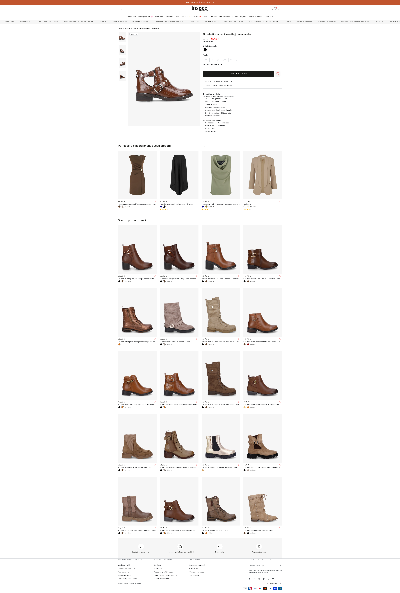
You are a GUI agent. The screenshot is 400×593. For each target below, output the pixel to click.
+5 (253, 206)
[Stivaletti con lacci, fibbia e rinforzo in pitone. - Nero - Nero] (161, 470)
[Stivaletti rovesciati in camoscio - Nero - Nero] (161, 344)
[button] (120, 8)
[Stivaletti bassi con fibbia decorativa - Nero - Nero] (119, 407)
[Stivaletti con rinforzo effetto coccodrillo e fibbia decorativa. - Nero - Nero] (244, 281)
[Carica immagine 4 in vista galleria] (122, 76)
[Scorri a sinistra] (131, 81)
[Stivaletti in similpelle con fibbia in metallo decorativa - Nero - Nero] (161, 533)
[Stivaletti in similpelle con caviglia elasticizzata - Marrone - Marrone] (122, 281)
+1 (128, 281)
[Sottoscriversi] (281, 565)
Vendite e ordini (124, 565)
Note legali (158, 568)
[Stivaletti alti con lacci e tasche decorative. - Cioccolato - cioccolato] (206, 344)
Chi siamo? (158, 565)
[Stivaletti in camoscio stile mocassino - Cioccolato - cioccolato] (122, 470)
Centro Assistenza (196, 572)
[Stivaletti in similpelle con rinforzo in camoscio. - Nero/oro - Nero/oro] (244, 407)
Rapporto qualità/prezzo (163, 572)
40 (232, 60)
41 (238, 60)
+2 (128, 206)
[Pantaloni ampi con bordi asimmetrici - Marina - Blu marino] (161, 206)
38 (219, 60)
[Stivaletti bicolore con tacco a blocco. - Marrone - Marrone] (206, 281)
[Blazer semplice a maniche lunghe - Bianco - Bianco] (244, 206)
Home (120, 28)
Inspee (126, 583)
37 (213, 60)
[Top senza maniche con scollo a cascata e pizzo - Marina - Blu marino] (203, 206)
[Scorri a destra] (197, 81)
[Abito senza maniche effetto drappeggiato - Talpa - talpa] (122, 206)
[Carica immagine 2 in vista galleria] (122, 50)
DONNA (127, 28)
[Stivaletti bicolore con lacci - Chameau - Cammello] (206, 533)
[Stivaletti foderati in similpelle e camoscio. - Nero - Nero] (119, 533)
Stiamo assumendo (161, 579)
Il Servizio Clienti (124, 575)
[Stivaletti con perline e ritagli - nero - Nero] (205, 50)
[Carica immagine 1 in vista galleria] (122, 37)
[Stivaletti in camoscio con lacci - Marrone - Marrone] (244, 533)
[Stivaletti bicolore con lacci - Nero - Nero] (203, 533)
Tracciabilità (194, 575)
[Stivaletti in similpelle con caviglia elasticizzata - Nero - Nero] (119, 281)
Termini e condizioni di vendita (165, 575)
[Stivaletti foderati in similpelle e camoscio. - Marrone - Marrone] (122, 533)
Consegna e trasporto (126, 568)
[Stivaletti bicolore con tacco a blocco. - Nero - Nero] (203, 281)
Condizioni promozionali (127, 579)
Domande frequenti (197, 565)
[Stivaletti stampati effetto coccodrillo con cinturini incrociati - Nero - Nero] (161, 407)
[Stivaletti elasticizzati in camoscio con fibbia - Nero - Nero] (244, 470)
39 (225, 60)
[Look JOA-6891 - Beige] (248, 206)
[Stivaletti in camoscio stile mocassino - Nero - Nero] (119, 470)
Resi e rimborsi (124, 572)
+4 (211, 533)
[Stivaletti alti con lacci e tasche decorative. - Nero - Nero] (203, 344)
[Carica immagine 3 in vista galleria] (122, 63)
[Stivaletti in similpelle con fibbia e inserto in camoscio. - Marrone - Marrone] (244, 344)
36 (206, 60)
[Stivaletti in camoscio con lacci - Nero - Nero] (248, 533)
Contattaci (193, 568)
